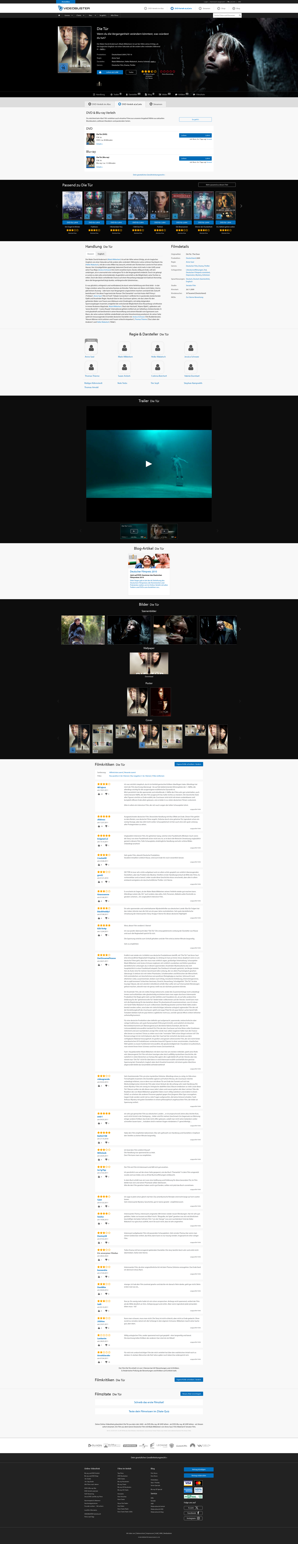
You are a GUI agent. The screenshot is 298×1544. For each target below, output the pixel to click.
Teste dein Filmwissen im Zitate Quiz (149, 1411)
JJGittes (101, 1321)
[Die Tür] (74, 49)
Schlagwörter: (176, 270)
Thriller (132, 65)
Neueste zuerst (130, 772)
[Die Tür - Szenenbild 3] (175, 630)
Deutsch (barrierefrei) (201, 279)
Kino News (154, 1476)
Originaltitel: (176, 254)
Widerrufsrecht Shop (157, 1512)
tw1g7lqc (101, 1170)
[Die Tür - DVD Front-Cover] (79, 739)
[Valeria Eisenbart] (190, 367)
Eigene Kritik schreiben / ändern (189, 764)
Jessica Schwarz (144, 61)
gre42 (100, 875)
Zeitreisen (206, 275)
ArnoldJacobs (103, 1355)
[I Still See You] (138, 205)
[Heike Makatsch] (157, 348)
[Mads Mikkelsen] (124, 348)
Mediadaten (168, 1533)
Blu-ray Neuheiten (123, 1481)
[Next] (241, 206)
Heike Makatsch (131, 61)
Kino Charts (121, 1499)
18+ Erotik (87, 1479)
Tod (205, 270)
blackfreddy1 (103, 911)
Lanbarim (101, 1338)
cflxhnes (101, 819)
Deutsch (189, 279)
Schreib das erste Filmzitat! (149, 1402)
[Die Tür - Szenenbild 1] (83, 630)
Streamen (206, 8)
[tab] (99, 104)
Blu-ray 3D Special (156, 1489)
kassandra (102, 1270)
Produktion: (101, 54)
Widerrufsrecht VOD (157, 1509)
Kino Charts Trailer (123, 1509)
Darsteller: (101, 61)
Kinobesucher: (176, 293)
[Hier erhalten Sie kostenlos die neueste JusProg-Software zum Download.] (193, 1496)
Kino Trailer (121, 1506)
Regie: (99, 58)
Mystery (198, 275)
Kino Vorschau (122, 1496)
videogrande (103, 1079)
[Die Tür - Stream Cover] (218, 739)
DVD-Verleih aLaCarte (183, 8)
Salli (99, 1304)
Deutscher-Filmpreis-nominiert (198, 272)
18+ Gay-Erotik (89, 1481)
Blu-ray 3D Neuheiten (124, 1487)
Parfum (160, 227)
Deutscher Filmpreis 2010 (143, 571)
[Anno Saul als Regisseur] (91, 348)
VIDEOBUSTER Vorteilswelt (92, 1514)
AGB (152, 1503)
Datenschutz (140, 1533)
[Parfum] (160, 205)
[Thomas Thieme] (91, 367)
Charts (78, 15)
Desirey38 (102, 1236)
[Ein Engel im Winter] (72, 205)
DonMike (101, 1287)
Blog (238, 8)
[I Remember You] (116, 205)
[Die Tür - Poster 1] (137, 702)
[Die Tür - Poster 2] (160, 702)
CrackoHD (102, 858)
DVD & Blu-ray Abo (90, 1488)
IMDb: (173, 297)
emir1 (100, 1116)
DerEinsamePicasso (106, 958)
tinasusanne (103, 894)
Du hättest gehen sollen (225, 227)
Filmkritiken (154, 1480)
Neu (90, 15)
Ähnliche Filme (72, 233)
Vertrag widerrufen (198, 1475)
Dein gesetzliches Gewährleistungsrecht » (149, 175)
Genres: (100, 65)
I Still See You (138, 227)
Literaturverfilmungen (194, 270)
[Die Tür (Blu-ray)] (90, 162)
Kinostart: (174, 289)
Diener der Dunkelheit (203, 227)
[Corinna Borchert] (157, 367)
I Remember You (116, 227)
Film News (154, 1473)
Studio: (174, 285)
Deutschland (117, 54)
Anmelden (66, 2)
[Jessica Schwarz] (190, 348)
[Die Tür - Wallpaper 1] (149, 663)
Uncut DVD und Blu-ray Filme (93, 1496)
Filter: (99, 776)
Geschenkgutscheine (91, 1503)
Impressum (150, 1533)
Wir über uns (130, 1533)
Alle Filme (114, 15)
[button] (239, 629)
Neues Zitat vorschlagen (191, 1394)
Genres (67, 15)
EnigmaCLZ (102, 838)
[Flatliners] (94, 205)
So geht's (103, 15)
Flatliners (94, 227)
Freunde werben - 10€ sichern (93, 1506)
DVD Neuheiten (123, 1476)
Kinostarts (121, 1494)
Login (206, 2)
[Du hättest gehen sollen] (226, 205)
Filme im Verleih (124, 1468)
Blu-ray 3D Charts (123, 1490)
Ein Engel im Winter (72, 227)
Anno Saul (116, 58)
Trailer (131, 72)
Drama (126, 65)
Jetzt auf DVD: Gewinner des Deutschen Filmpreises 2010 (146, 576)
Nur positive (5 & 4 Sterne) (119, 776)
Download (149, 676)
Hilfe (152, 1498)
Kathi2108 (102, 1136)
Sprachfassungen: (178, 279)
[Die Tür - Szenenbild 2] (129, 630)
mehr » (102, 49)
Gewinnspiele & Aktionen (92, 1500)
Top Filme (121, 1473)
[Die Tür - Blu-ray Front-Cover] (149, 739)
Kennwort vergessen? (217, 2)
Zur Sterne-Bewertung (194, 297)
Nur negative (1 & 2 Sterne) (140, 776)
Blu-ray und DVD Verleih (92, 1473)
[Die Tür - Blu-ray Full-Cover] (195, 739)
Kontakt (153, 1501)
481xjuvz (101, 787)
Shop (223, 8)
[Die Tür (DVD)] (90, 139)
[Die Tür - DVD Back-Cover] (102, 739)
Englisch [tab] (101, 254)
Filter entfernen (158, 776)
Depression (190, 275)
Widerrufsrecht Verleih (158, 1506)
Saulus (100, 1216)
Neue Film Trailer (123, 1503)
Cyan (99, 1199)
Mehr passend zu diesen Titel (217, 185)
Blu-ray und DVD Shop (91, 1476)
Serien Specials (155, 1485)
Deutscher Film (117, 65)
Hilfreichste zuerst (116, 772)
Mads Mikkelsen (118, 61)
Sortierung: (101, 772)
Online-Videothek (92, 1468)
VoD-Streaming (89, 1494)
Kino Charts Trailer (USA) (125, 1512)
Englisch (189, 281)
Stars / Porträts (155, 1482)
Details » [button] (99, 144)
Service (154, 1493)
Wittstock (101, 1153)
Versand (209, 139)
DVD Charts (121, 1479)
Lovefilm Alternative (90, 1510)
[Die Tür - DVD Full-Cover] (126, 739)
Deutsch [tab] (90, 254)
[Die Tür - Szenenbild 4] (221, 630)
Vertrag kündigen (199, 1469)
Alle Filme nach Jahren (91, 1484)
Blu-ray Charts (122, 1484)
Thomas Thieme (141, 319)
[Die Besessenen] (182, 205)
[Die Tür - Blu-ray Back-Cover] (172, 739)
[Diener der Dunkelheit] (204, 205)
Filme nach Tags (89, 1517)
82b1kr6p (102, 928)
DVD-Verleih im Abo (156, 8)
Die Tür (127, 526)
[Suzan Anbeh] (124, 367)
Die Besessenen (182, 227)
